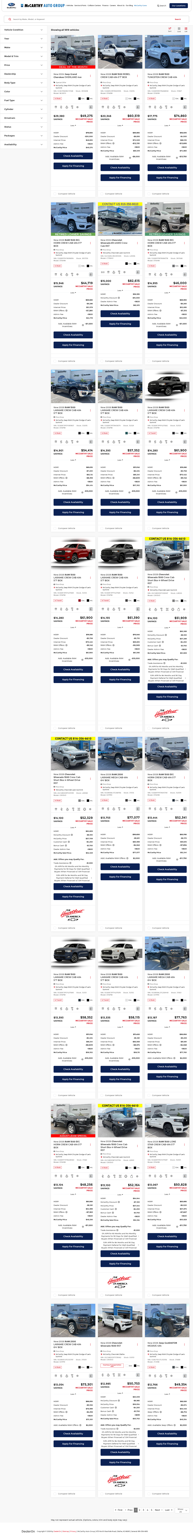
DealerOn (57, 1531)
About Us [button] (120, 5)
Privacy (73, 1531)
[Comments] (91, 107)
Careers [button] (113, 5)
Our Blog (129, 5)
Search (178, 19)
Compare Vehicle (66, 194)
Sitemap (65, 1531)
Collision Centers (94, 5)
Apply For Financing (73, 166)
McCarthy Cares (140, 5)
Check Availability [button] (73, 156)
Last (168, 1510)
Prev (129, 1510)
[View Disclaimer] (77, 107)
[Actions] (90, 75)
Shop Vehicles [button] (67, 5)
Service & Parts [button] (80, 5)
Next (158, 1510)
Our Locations (178, 5)
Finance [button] (105, 5)
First (119, 1510)
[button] (92, 51)
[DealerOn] (28, 1531)
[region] (73, 139)
